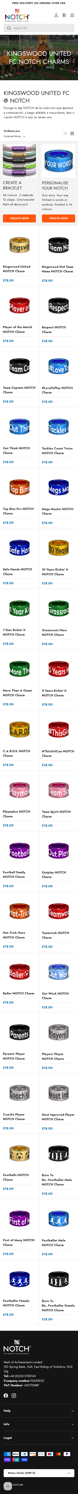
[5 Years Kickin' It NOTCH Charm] (58, 669)
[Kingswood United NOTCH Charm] (19, 244)
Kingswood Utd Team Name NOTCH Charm (57, 269)
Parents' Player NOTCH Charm (14, 1056)
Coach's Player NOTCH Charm (14, 1116)
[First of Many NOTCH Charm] (19, 1218)
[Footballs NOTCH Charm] (19, 1153)
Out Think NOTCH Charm (16, 450)
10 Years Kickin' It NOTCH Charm (55, 571)
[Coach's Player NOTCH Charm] (19, 1092)
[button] (64, 15)
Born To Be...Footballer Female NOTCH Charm (58, 1305)
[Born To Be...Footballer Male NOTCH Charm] (58, 1153)
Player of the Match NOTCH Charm (17, 329)
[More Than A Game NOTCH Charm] (19, 668)
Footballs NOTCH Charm (16, 1177)
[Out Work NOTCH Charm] (58, 971)
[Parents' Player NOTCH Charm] (19, 1032)
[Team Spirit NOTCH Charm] (58, 790)
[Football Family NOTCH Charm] (19, 850)
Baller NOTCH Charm (18, 993)
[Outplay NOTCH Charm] (58, 850)
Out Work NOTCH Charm (55, 995)
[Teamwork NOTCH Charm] (58, 911)
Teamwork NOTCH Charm (55, 935)
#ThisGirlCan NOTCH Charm (58, 753)
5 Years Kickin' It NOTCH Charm (54, 693)
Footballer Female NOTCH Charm (16, 1303)
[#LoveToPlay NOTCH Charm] (58, 366)
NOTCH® (18, 1485)
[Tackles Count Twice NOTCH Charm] (58, 426)
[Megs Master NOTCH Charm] (58, 487)
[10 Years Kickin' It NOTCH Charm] (58, 547)
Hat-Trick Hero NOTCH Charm (14, 935)
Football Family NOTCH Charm (14, 874)
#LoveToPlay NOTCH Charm (57, 390)
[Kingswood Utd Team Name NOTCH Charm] (58, 245)
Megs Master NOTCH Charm (57, 511)
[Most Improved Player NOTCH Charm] (58, 1093)
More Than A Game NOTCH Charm (17, 692)
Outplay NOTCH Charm (54, 874)
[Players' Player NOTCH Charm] (58, 1032)
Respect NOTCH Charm (54, 329)
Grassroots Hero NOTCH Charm (54, 632)
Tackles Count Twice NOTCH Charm (57, 450)
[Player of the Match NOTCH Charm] (19, 305)
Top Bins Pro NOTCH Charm (18, 511)
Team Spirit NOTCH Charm (56, 814)
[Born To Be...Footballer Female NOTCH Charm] (58, 1279)
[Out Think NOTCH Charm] (19, 426)
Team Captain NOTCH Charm (19, 390)
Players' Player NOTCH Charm (53, 1056)
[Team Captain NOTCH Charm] (19, 366)
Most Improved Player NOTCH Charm (58, 1117)
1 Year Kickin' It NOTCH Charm (14, 632)
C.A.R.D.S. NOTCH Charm (16, 753)
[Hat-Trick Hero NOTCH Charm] (19, 911)
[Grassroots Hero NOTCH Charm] (58, 608)
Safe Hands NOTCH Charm (17, 571)
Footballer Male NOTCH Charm (53, 1242)
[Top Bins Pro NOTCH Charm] (19, 487)
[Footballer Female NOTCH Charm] (19, 1279)
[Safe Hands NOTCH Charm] (19, 547)
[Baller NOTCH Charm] (19, 971)
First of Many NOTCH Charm (18, 1242)
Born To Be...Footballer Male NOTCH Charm (57, 1180)
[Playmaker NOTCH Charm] (19, 789)
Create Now (19, 218)
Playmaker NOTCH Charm (16, 813)
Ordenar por (12, 131)
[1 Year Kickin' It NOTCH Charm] (19, 608)
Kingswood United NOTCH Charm (16, 268)
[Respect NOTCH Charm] (58, 305)
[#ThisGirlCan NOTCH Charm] (58, 729)
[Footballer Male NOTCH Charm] (58, 1218)
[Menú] (72, 15)
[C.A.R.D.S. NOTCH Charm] (19, 729)
